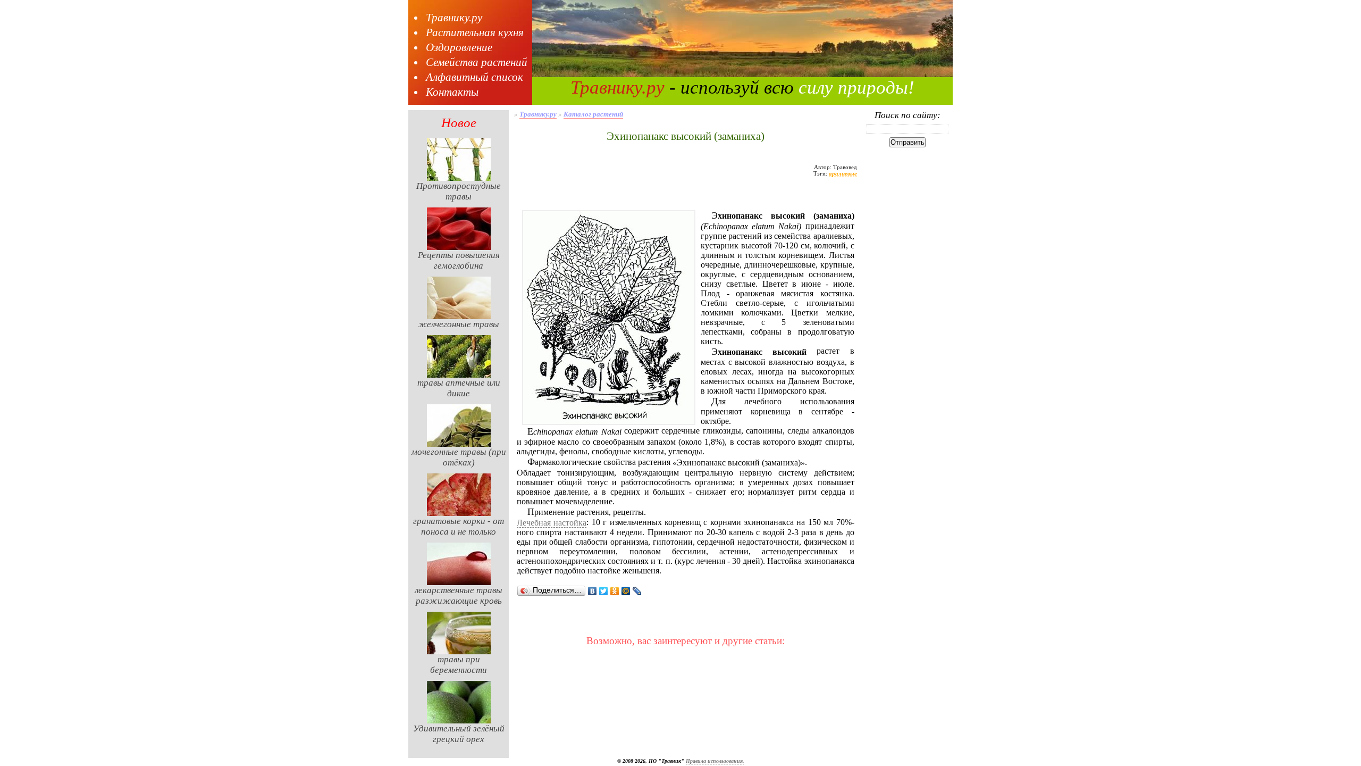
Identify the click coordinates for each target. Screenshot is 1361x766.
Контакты (452, 92)
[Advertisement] (685, 198)
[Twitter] (603, 591)
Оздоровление (459, 47)
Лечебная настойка (551, 522)
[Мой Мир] (626, 591)
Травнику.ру (454, 17)
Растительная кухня (475, 32)
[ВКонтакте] (592, 591)
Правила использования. (715, 761)
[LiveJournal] (637, 591)
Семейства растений (476, 62)
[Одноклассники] (614, 591)
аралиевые (843, 173)
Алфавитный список (474, 77)
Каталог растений (593, 114)
